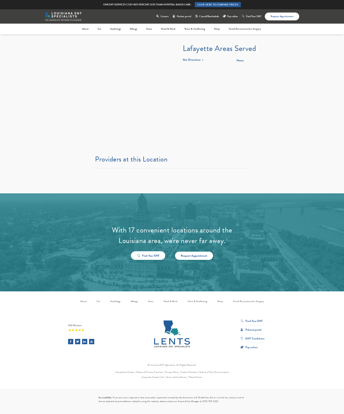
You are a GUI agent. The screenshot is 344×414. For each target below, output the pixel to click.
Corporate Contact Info (153, 377)
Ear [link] (99, 29)
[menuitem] (86, 29)
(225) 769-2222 (210, 401)
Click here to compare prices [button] (217, 4)
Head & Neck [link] (168, 29)
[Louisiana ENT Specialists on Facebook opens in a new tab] (70, 341)
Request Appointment (282, 16)
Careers (165, 16)
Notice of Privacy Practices (149, 372)
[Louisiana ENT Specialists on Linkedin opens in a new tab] (84, 341)
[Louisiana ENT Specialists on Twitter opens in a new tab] (77, 341)
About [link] (85, 29)
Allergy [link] (133, 29)
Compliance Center (124, 372)
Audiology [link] (115, 29)
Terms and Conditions (176, 377)
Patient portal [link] (184, 16)
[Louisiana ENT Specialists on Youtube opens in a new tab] (91, 341)
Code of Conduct (189, 372)
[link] (90, 328)
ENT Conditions (254, 338)
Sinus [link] (149, 29)
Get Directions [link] (192, 60)
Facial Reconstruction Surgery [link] (245, 29)
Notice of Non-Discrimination (214, 372)
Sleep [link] (217, 29)
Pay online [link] (232, 16)
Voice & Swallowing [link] (194, 29)
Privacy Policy (172, 372)
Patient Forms (195, 377)
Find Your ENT (253, 16)
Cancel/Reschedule (209, 16)
